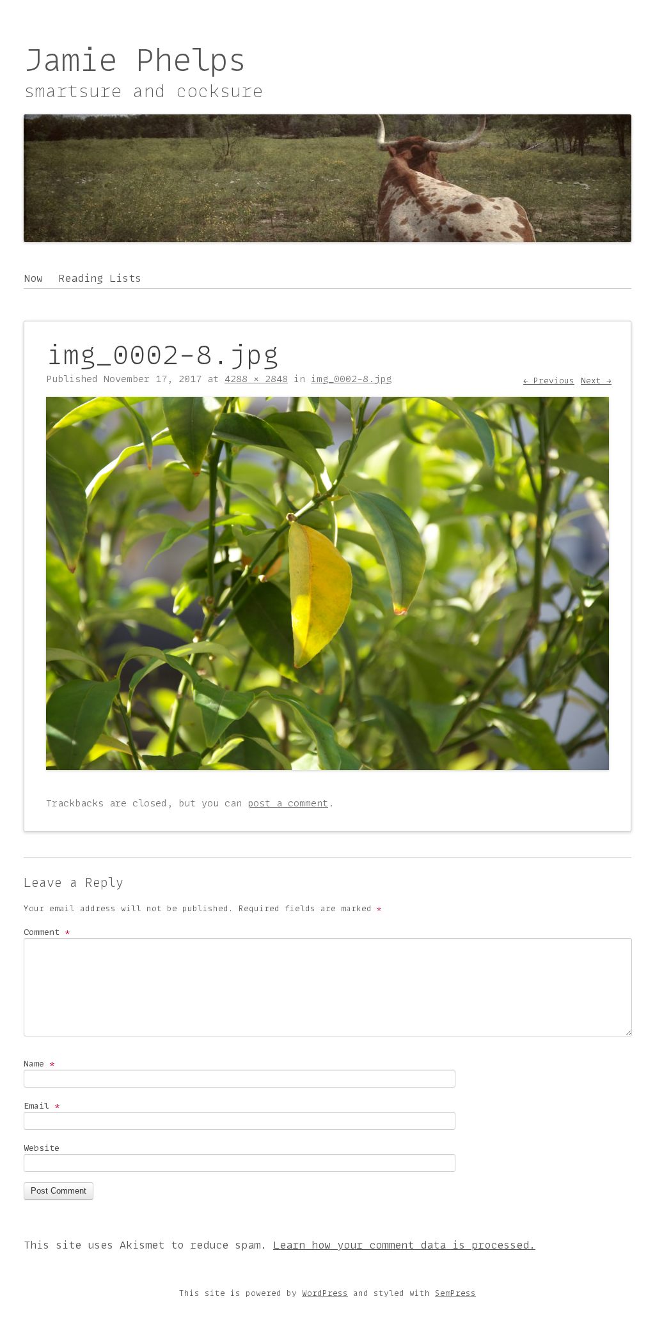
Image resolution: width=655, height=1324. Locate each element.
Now (33, 278)
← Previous (548, 380)
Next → (596, 380)
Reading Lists (99, 278)
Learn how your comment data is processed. (404, 1245)
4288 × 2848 (256, 379)
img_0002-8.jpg (351, 379)
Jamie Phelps (135, 59)
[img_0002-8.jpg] (327, 766)
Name (39, 1063)
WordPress (325, 1293)
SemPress (455, 1293)
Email (41, 1105)
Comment (47, 931)
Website (41, 1147)
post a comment (288, 803)
